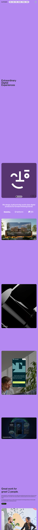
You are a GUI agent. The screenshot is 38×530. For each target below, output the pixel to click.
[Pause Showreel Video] (31, 196)
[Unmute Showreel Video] (34, 196)
